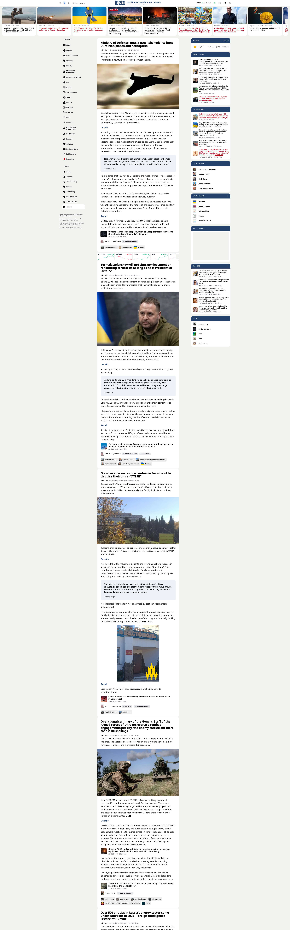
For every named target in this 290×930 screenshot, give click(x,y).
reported (134, 551)
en (225, 3)
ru (230, 3)
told (138, 220)
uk (220, 3)
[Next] (287, 21)
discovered (135, 689)
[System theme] (64, 3)
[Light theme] (60, 3)
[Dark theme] (69, 3)
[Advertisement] (211, 246)
